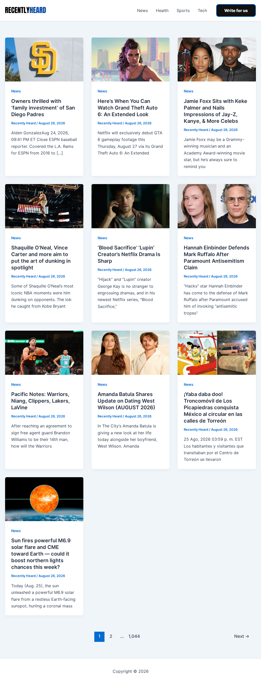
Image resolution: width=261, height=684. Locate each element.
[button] (236, 10)
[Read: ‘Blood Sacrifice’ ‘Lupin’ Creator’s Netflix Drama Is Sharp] (131, 205)
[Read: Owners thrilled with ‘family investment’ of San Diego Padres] (44, 59)
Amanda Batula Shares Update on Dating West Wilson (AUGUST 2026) (126, 401)
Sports (183, 10)
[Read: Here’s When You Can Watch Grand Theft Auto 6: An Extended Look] (131, 59)
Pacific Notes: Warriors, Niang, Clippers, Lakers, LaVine (40, 401)
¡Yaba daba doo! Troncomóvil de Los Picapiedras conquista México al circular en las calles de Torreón (213, 407)
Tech (202, 10)
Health (162, 10)
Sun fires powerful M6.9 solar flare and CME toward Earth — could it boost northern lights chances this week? (41, 553)
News (142, 10)
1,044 (133, 636)
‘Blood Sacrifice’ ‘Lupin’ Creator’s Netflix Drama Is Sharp (129, 254)
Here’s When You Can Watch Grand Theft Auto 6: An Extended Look (128, 107)
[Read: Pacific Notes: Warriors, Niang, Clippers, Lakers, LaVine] (44, 352)
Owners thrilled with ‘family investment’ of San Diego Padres (43, 107)
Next (241, 636)
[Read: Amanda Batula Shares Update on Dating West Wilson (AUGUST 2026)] (131, 352)
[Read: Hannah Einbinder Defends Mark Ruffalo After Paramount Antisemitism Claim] (217, 205)
